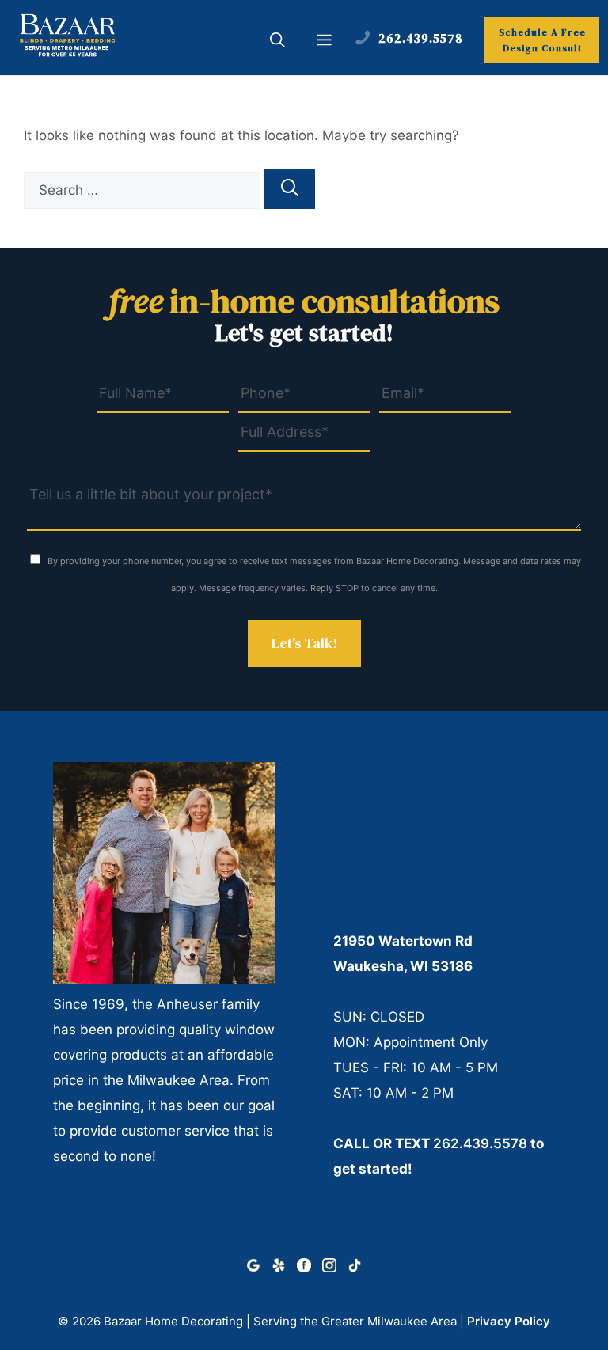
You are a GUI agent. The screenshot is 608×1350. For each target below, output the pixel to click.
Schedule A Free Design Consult (542, 40)
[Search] (289, 189)
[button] (277, 42)
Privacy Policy (508, 1321)
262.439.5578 (480, 1143)
